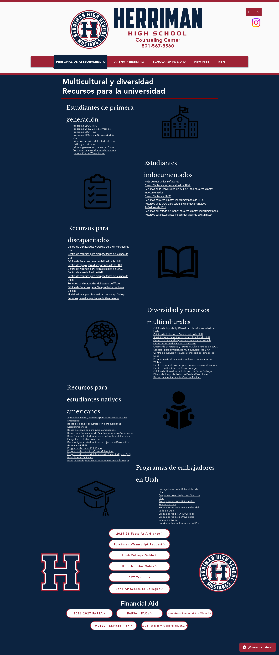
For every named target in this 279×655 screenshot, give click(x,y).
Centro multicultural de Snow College (175, 368)
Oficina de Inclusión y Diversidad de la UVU (178, 334)
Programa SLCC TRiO (85, 125)
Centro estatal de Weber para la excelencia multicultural (185, 365)
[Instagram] (256, 22)
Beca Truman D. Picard (80, 457)
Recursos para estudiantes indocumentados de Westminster (178, 215)
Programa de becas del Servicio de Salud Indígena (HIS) (99, 454)
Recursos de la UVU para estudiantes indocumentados (175, 204)
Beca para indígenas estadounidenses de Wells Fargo (98, 460)
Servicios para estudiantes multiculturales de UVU (181, 337)
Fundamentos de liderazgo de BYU (179, 522)
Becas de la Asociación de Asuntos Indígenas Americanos (100, 432)
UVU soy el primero (84, 144)
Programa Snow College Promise (92, 128)
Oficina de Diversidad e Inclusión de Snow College (182, 371)
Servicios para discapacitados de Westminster (93, 298)
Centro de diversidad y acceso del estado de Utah (182, 340)
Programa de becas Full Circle (84, 448)
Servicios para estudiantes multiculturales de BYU (181, 349)
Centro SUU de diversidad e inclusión (174, 343)
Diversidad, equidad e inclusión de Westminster (180, 374)
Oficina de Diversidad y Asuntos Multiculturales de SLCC (185, 346)
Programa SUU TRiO (84, 131)
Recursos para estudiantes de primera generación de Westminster (94, 152)
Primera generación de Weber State (93, 147)
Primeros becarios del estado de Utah (94, 141)
